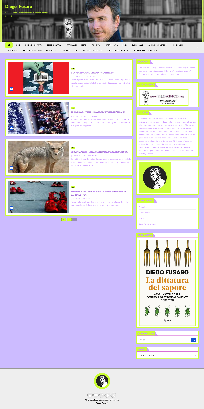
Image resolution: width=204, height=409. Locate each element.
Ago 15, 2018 (77, 156)
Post (73, 68)
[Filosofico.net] (163, 97)
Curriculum (71, 45)
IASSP (141, 218)
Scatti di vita (111, 45)
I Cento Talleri (144, 213)
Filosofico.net (144, 207)
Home (17, 45)
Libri (83, 45)
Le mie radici (177, 45)
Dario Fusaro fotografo (147, 224)
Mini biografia (54, 45)
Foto (125, 45)
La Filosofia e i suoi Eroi (145, 50)
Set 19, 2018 (77, 76)
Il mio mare (137, 45)
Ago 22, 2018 (77, 116)
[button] (197, 48)
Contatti (65, 50)
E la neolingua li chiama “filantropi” (92, 72)
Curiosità (95, 45)
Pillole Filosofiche (92, 50)
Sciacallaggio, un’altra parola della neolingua (99, 152)
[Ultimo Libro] (167, 283)
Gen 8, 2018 (77, 199)
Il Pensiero (13, 50)
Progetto (51, 50)
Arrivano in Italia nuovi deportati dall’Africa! (98, 112)
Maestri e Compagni (32, 50)
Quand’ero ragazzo (157, 45)
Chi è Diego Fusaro (34, 45)
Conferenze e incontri (117, 50)
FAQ (76, 50)
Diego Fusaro (91, 76)
